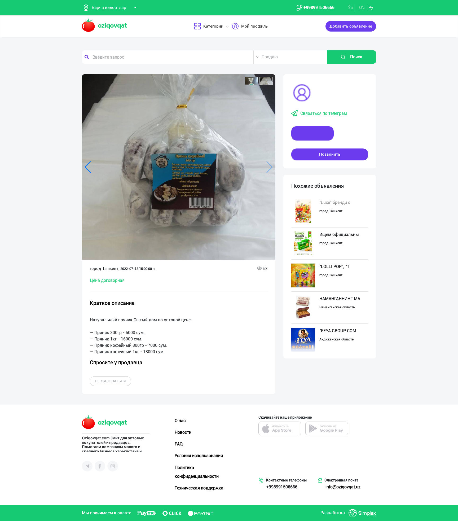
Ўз (350, 7)
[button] (251, 81)
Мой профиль (254, 26)
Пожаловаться (110, 381)
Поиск (356, 56)
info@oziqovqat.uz (342, 486)
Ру (370, 7)
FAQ (179, 443)
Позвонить (329, 154)
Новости (183, 432)
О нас (180, 420)
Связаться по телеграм (323, 113)
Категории (213, 26)
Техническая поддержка (199, 488)
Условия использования (199, 455)
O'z (362, 7)
